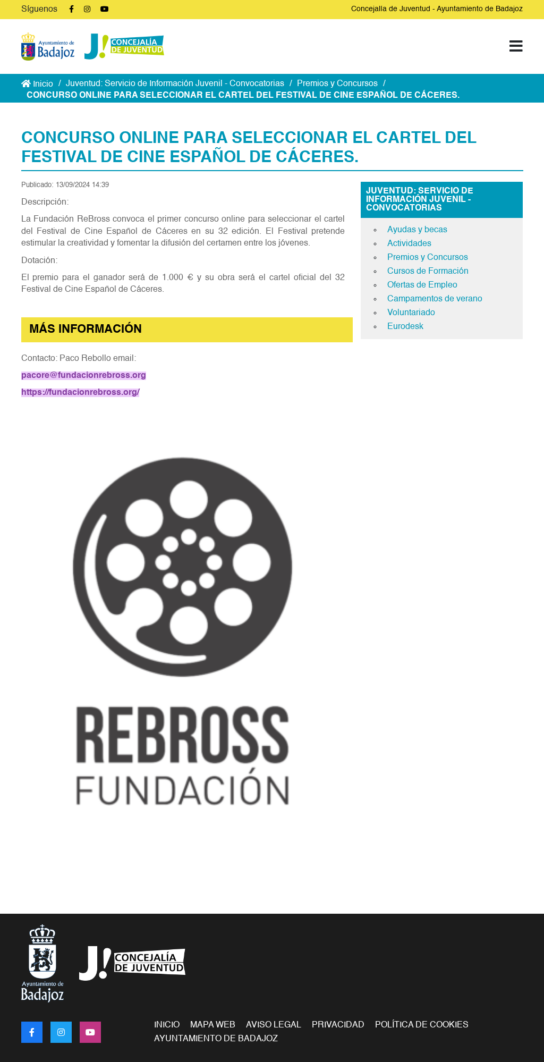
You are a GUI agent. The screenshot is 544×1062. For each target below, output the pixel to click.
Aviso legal (273, 1025)
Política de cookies (422, 1025)
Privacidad (338, 1025)
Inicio (42, 84)
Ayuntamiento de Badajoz (216, 1039)
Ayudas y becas (417, 230)
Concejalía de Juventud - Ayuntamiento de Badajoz (437, 9)
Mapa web (212, 1025)
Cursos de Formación (428, 271)
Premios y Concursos (337, 84)
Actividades (409, 244)
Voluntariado (411, 313)
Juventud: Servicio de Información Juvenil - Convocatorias (175, 84)
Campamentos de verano (434, 299)
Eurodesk (405, 327)
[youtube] (90, 1032)
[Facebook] (31, 1032)
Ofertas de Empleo (422, 285)
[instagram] (61, 1032)
